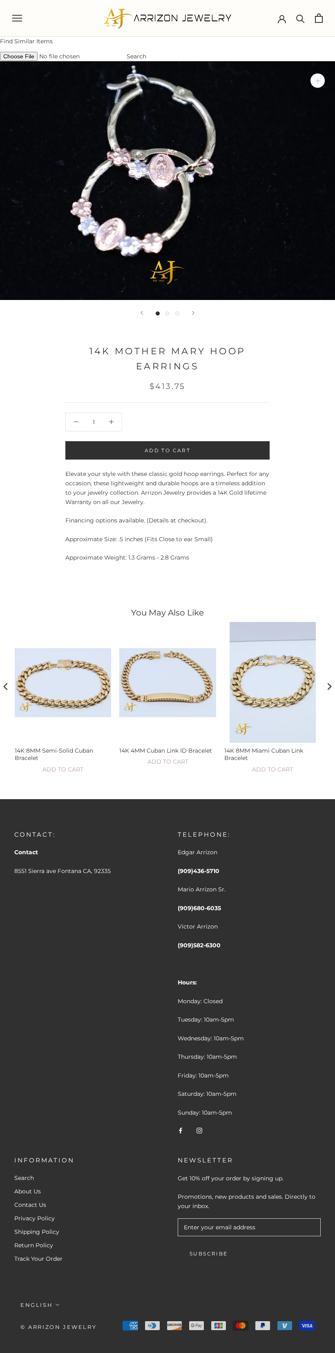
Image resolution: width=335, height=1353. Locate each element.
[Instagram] (199, 1130)
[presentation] (5, 687)
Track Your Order (38, 1258)
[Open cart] (319, 18)
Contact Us (30, 1205)
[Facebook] (180, 1130)
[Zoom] (317, 80)
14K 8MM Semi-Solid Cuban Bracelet (54, 754)
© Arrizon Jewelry (58, 1327)
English (36, 1305)
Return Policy (33, 1245)
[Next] (193, 313)
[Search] (300, 18)
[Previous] (142, 313)
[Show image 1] (158, 313)
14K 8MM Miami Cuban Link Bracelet (263, 754)
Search (136, 56)
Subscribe (209, 1254)
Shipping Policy (36, 1231)
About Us (27, 1191)
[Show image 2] (167, 313)
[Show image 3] (177, 313)
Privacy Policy (34, 1218)
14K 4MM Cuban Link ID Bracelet (165, 750)
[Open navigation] (17, 18)
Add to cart (62, 769)
